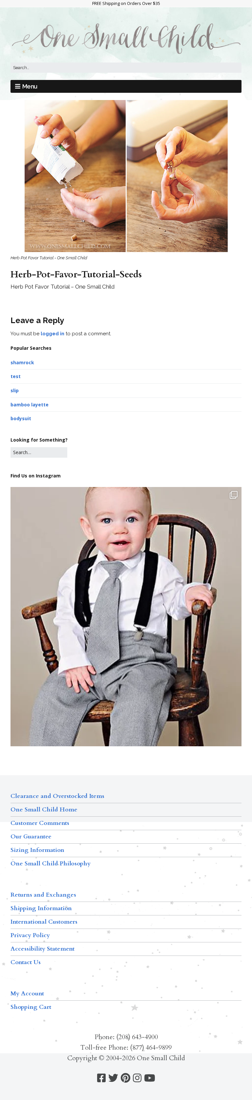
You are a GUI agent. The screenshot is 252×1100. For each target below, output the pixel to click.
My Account (27, 993)
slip (14, 390)
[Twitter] (113, 1078)
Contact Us (25, 962)
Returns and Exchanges (43, 895)
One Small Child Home (43, 810)
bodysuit (20, 418)
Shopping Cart (30, 1007)
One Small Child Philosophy (50, 863)
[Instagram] (137, 1078)
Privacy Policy (30, 935)
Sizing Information (37, 850)
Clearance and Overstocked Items (57, 796)
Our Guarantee (31, 836)
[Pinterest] (125, 1078)
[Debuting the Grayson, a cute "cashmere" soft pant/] (126, 641)
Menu (29, 86)
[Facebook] (101, 1078)
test (15, 376)
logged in (52, 334)
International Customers (43, 922)
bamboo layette (29, 404)
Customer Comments (39, 823)
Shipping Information (41, 908)
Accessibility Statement (42, 949)
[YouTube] (149, 1078)
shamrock (22, 362)
